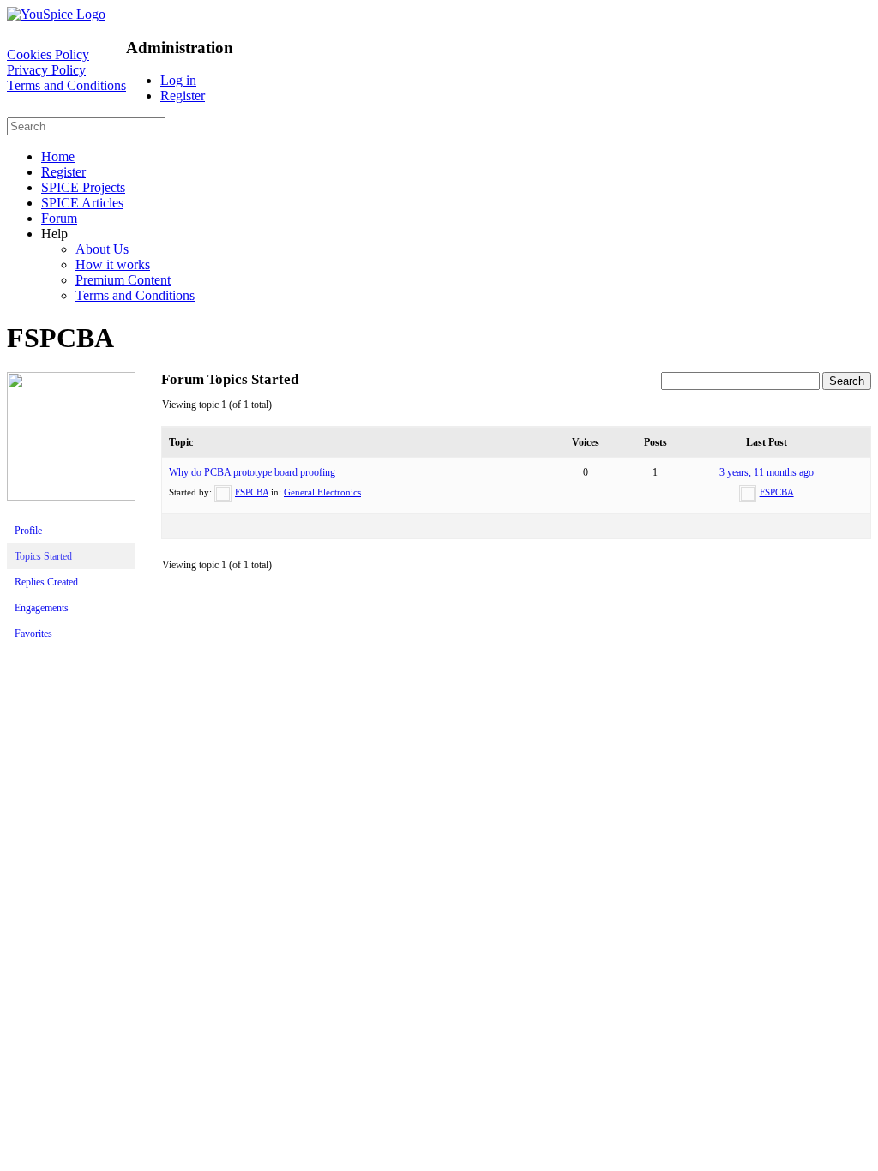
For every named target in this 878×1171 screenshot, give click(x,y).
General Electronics (322, 492)
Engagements (42, 608)
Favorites (33, 634)
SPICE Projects (83, 187)
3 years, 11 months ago (766, 472)
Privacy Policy (46, 70)
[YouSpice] (56, 14)
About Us (102, 249)
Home (58, 156)
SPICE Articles (82, 202)
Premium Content (123, 280)
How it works (112, 264)
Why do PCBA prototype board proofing (252, 472)
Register (182, 95)
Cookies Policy (48, 54)
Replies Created (46, 582)
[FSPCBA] (71, 497)
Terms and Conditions (66, 85)
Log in (178, 80)
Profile (28, 531)
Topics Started (43, 556)
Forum (59, 218)
